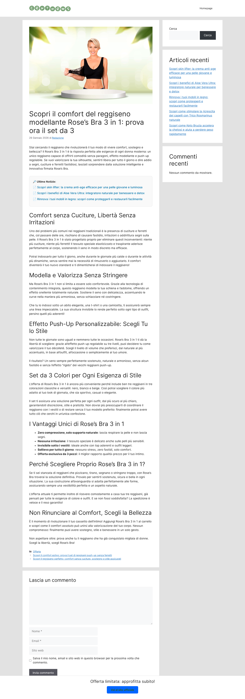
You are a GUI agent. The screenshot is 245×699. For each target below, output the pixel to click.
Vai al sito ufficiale (122, 689)
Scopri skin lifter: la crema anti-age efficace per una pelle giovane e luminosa (192, 73)
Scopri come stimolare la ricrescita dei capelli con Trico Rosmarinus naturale (192, 116)
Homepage (206, 8)
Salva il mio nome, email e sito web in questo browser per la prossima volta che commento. (86, 660)
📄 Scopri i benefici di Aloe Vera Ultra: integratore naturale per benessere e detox (88, 193)
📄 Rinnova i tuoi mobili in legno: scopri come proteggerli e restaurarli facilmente (87, 199)
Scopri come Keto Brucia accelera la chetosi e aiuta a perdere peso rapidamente (191, 130)
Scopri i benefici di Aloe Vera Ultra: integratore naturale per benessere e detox (192, 87)
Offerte (37, 551)
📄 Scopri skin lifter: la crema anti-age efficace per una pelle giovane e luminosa (87, 187)
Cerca (173, 28)
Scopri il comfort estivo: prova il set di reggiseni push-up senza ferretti (72, 555)
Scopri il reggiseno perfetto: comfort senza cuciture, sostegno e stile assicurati (77, 558)
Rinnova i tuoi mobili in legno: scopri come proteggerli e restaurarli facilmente (188, 101)
